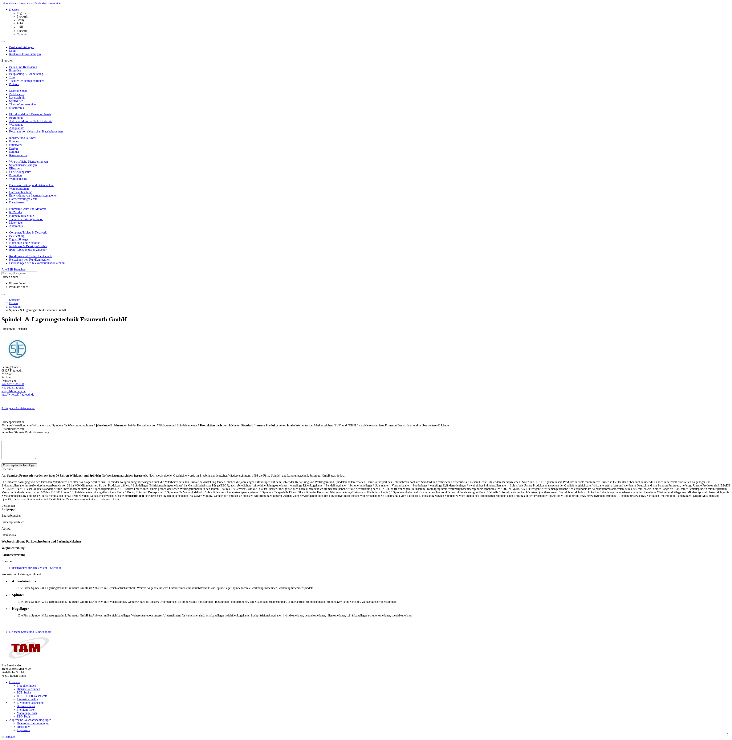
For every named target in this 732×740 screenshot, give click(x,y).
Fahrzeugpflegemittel (22, 215)
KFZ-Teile (15, 212)
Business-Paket (26, 706)
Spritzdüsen (16, 101)
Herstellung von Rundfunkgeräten (29, 259)
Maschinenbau (18, 90)
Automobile (16, 226)
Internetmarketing (27, 699)
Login (12, 50)
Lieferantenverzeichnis (30, 702)
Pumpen (14, 141)
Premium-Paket (26, 709)
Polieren (14, 84)
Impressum (23, 730)
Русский (22, 16)
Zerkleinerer (16, 94)
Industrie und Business (22, 138)
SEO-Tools (23, 716)
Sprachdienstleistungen (23, 165)
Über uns (14, 682)
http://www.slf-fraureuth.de (18, 394)
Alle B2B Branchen (14, 269)
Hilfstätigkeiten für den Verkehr (28, 567)
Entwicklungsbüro (20, 171)
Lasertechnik (17, 97)
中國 (20, 27)
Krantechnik (16, 107)
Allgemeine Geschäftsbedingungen (30, 720)
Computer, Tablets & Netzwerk (28, 232)
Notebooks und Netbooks (24, 242)
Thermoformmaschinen (23, 104)
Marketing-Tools (27, 713)
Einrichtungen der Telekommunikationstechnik (37, 263)
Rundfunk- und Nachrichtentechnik (30, 256)
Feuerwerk (15, 144)
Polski (20, 23)
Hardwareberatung (20, 192)
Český (20, 20)
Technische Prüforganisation (26, 219)
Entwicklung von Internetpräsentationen (33, 195)
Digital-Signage (18, 239)
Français (22, 30)
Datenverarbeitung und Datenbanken (31, 185)
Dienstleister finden (28, 689)
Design (13, 148)
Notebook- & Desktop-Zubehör (28, 246)
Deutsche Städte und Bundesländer (30, 631)
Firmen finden (17, 283)
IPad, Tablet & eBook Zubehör (28, 249)
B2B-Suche (24, 692)
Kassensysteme (18, 155)
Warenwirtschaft (19, 188)
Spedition (56, 567)
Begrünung (16, 117)
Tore (12, 77)
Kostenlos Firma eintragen (25, 54)
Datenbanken (17, 202)
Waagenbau (16, 124)
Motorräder (16, 222)
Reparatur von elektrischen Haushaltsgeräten (36, 131)
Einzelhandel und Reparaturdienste (30, 114)
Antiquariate (16, 128)
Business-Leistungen (21, 47)
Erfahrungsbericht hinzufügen (19, 465)
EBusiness (15, 168)
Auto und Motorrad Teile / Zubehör (30, 121)
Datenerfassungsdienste (23, 199)
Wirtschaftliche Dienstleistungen (28, 161)
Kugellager (20, 609)
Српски (22, 34)
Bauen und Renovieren (23, 67)
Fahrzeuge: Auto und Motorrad (28, 208)
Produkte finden (18, 286)
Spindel (18, 595)
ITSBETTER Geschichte (32, 695)
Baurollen (15, 70)
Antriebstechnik (24, 581)
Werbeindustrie (18, 178)
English (21, 13)
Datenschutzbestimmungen (33, 723)
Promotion (15, 175)
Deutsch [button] (14, 9)
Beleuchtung (16, 236)
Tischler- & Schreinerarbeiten (26, 80)
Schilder (14, 151)
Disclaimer (23, 726)
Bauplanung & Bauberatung (26, 73)
